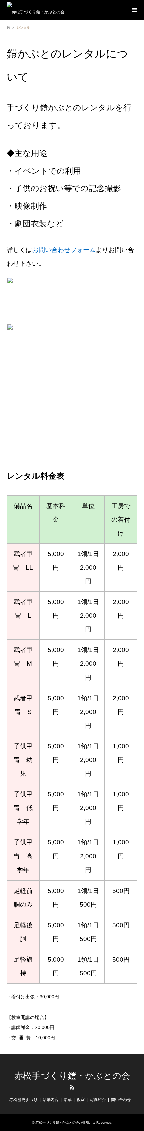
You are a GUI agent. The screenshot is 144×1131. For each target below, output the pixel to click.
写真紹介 (98, 1099)
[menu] (134, 10)
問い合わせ (121, 1099)
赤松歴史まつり (23, 1099)
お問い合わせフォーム (64, 249)
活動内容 (51, 1099)
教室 (81, 1099)
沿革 (68, 1099)
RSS (72, 1087)
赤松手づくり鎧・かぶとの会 (72, 1076)
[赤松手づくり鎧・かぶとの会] (35, 10)
